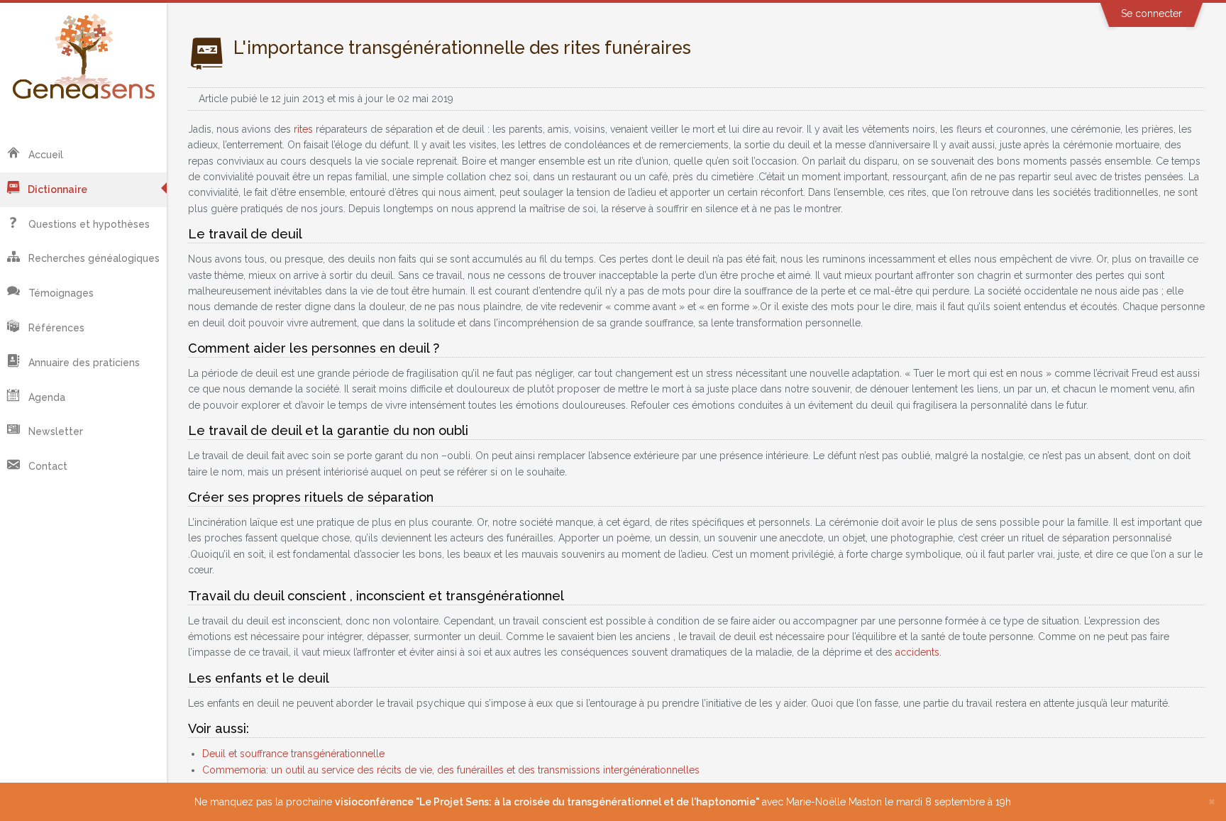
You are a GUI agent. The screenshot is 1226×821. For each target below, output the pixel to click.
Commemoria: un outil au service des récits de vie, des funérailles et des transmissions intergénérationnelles (451, 770)
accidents (917, 652)
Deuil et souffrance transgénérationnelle (293, 753)
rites (303, 129)
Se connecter (1151, 13)
